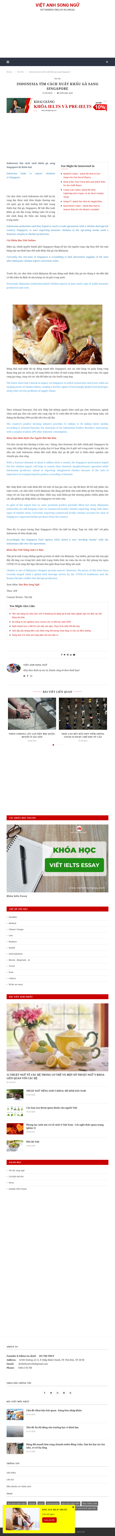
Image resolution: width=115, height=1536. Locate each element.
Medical (12, 923)
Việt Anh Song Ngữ (35, 665)
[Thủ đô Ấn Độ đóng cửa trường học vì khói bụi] (15, 1431)
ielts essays (52, 1503)
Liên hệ (10, 1479)
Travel (12, 966)
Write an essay (16, 984)
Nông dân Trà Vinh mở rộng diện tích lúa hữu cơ (35, 635)
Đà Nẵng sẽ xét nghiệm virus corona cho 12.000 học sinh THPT (41, 621)
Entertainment (16, 953)
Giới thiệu (11, 1472)
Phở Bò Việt (32, 1141)
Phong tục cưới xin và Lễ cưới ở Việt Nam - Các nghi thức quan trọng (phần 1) (65, 1126)
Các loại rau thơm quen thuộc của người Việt (51, 1107)
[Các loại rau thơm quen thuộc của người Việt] (15, 1111)
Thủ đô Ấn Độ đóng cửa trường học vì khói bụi (52, 1427)
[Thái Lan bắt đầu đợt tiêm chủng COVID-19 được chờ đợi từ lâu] (83, 714)
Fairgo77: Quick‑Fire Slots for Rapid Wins (82, 201)
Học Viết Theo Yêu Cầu (33, 896)
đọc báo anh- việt (17, 1503)
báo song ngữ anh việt (84, 1508)
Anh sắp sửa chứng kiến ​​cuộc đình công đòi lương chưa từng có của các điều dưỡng (51, 630)
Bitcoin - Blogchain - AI (19, 960)
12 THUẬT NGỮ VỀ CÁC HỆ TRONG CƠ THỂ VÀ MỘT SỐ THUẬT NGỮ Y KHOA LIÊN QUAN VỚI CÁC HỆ (55, 1076)
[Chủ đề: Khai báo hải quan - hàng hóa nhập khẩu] (15, 1414)
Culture (12, 978)
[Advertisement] (57, 35)
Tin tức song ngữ (16, 1170)
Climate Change (16, 929)
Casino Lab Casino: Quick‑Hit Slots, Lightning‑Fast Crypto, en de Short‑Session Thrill (83, 193)
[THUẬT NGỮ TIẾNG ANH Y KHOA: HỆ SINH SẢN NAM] (15, 1094)
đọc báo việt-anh (70, 1503)
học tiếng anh (90, 1503)
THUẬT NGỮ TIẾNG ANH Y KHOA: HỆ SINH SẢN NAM (56, 1090)
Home (9, 72)
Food (11, 972)
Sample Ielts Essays (18, 1188)
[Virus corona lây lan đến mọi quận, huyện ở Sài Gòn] (32, 714)
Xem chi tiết (49, 1520)
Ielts (41, 1503)
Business (13, 941)
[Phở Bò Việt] (15, 1145)
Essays (32, 1503)
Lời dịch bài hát (16, 1176)
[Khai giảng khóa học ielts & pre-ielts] (57, 99)
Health (12, 947)
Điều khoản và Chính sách (19, 1486)
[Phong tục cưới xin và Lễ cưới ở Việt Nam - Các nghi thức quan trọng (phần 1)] (15, 1128)
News (11, 1182)
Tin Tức (20, 72)
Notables (13, 917)
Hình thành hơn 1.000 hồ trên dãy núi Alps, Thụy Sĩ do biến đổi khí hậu (46, 626)
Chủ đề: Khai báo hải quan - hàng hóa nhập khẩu (54, 1410)
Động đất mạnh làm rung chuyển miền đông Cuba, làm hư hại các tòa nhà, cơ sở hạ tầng (65, 1446)
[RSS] (70, 1392)
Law (11, 935)
